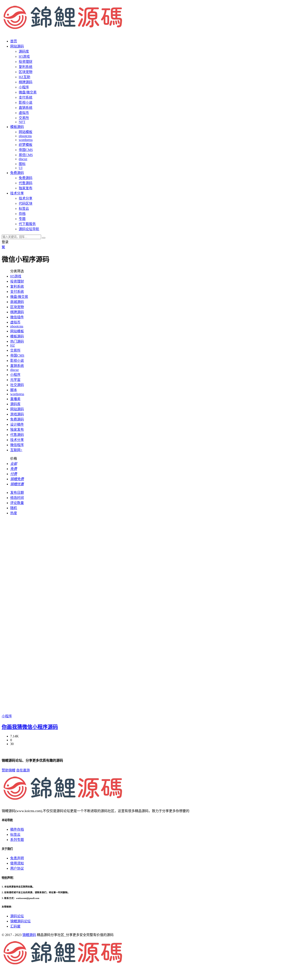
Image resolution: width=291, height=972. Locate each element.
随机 (13, 508)
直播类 (15, 399)
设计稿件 (17, 424)
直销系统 (25, 107)
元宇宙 (15, 380)
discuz (23, 159)
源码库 (15, 404)
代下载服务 (27, 224)
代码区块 (25, 203)
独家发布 (25, 188)
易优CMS (26, 155)
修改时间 (17, 498)
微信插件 (17, 317)
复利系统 (25, 67)
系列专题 (17, 839)
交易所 (24, 118)
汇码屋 (15, 926)
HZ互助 (24, 77)
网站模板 (25, 132)
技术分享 (25, 198)
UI (20, 168)
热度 (13, 513)
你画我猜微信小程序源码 (30, 727)
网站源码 (17, 409)
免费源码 (25, 178)
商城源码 (17, 302)
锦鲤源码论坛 (20, 921)
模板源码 (17, 336)
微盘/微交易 (28, 92)
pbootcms (25, 136)
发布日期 (17, 492)
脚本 (13, 390)
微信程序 (17, 445)
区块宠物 (25, 72)
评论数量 (17, 503)
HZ (12, 345)
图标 (22, 164)
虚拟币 (24, 113)
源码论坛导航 (29, 229)
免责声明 (17, 858)
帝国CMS (26, 150)
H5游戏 (24, 56)
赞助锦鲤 (8, 770)
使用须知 (17, 863)
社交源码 (17, 385)
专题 (22, 219)
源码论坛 (17, 916)
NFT (22, 122)
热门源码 (17, 341)
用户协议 (17, 868)
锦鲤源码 (29, 935)
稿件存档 (17, 829)
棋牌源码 (25, 82)
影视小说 (25, 102)
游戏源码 (17, 414)
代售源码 (25, 183)
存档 (22, 213)
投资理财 (25, 61)
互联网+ (16, 450)
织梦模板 (25, 144)
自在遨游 (23, 770)
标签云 (24, 208)
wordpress (26, 140)
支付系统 (25, 97)
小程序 (24, 87)
